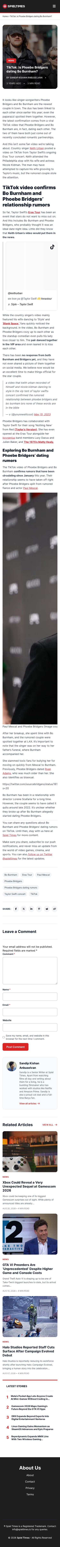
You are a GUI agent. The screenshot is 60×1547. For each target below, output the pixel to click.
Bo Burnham (10, 874)
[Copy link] (54, 909)
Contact (30, 1481)
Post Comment (15, 1046)
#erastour (46, 298)
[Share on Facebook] (16, 909)
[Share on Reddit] (47, 909)
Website (7, 1020)
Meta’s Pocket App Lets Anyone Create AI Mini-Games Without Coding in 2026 (32, 1397)
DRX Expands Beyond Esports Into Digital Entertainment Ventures (30, 1417)
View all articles (27, 1103)
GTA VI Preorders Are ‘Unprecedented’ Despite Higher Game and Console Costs (28, 1269)
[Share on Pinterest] (39, 909)
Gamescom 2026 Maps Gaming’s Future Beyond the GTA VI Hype (29, 1407)
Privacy (30, 1488)
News (6, 1177)
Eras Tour (27, 874)
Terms (30, 1494)
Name (7, 989)
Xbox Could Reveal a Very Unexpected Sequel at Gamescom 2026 (29, 1186)
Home (5, 16)
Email (6, 1004)
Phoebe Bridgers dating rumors (20, 887)
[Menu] (54, 6)
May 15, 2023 (42, 414)
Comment (9, 954)
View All (47, 1124)
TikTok (34, 894)
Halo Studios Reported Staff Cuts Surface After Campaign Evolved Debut (29, 1351)
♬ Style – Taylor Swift (20, 304)
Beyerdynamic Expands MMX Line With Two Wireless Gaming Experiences (29, 1438)
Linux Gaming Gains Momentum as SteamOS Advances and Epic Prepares (32, 1427)
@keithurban (15, 293)
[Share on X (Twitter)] (23, 909)
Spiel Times (9, 835)
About (30, 1475)
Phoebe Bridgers (13, 881)
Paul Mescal (43, 874)
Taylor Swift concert (14, 894)
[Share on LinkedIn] (31, 909)
